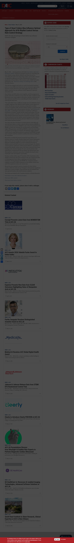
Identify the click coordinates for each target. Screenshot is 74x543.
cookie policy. (27, 541)
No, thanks (63, 539)
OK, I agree (57, 539)
